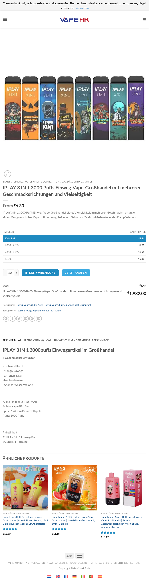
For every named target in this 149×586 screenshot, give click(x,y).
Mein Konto (15, 562)
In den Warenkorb (40, 272)
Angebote (61, 562)
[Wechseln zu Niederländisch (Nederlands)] (49, 576)
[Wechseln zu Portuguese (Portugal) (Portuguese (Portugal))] (91, 576)
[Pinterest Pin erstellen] (32, 319)
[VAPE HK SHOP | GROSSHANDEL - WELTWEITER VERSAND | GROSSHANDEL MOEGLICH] (74, 19)
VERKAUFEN (38, 562)
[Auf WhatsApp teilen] (6, 319)
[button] (5, 19)
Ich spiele (56, 310)
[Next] (146, 507)
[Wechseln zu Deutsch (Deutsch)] (74, 576)
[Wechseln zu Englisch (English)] (58, 576)
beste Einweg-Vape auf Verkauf (34, 310)
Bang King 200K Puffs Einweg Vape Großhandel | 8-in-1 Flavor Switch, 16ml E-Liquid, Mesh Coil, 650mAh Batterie (25, 520)
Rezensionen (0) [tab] (33, 340)
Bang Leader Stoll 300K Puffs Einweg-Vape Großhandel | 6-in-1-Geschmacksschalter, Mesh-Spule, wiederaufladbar (122, 522)
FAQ (27, 562)
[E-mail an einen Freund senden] (26, 319)
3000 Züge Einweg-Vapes (76, 181)
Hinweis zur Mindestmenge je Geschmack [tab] (81, 340)
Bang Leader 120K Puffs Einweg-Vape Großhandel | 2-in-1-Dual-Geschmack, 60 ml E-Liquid (73, 520)
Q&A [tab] (49, 340)
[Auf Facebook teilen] (13, 319)
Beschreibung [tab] (12, 340)
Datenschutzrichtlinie (113, 562)
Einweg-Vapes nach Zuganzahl (35, 181)
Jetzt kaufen (76, 272)
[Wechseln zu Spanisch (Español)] (99, 576)
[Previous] (3, 507)
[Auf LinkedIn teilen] (39, 319)
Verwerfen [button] (82, 8)
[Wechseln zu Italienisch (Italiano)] (83, 576)
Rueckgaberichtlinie (83, 562)
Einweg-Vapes (22, 304)
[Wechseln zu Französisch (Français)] (66, 576)
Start (6, 181)
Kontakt (135, 562)
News (50, 562)
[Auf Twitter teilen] (19, 319)
